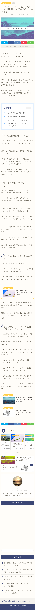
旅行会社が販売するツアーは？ (18, 116)
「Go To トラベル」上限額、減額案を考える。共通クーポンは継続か (18, 592)
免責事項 (24, 605)
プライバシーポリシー (14, 605)
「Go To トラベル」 (6, 3)
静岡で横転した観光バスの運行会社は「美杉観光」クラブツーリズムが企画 (18, 564)
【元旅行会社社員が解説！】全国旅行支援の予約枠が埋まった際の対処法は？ (18, 571)
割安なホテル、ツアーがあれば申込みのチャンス (19, 125)
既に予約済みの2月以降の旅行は (18, 120)
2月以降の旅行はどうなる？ (17, 113)
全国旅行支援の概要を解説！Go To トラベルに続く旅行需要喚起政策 (18, 585)
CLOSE (28, 107)
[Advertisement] (17, 527)
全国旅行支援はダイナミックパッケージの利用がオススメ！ (18, 578)
